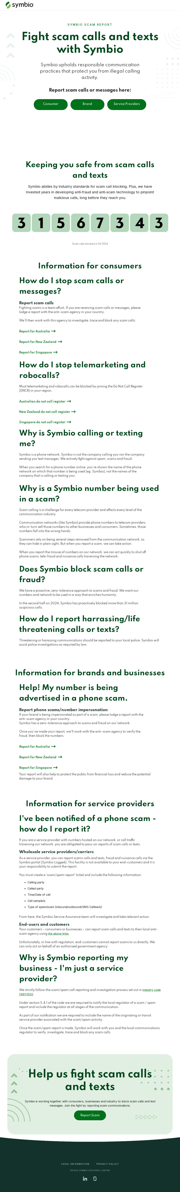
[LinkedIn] (85, 1179)
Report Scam (90, 1115)
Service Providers (127, 104)
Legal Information (75, 1164)
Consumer (50, 104)
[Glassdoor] (95, 1179)
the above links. (58, 933)
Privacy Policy (108, 1164)
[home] (21, 5)
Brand (87, 104)
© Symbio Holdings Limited (90, 1171)
